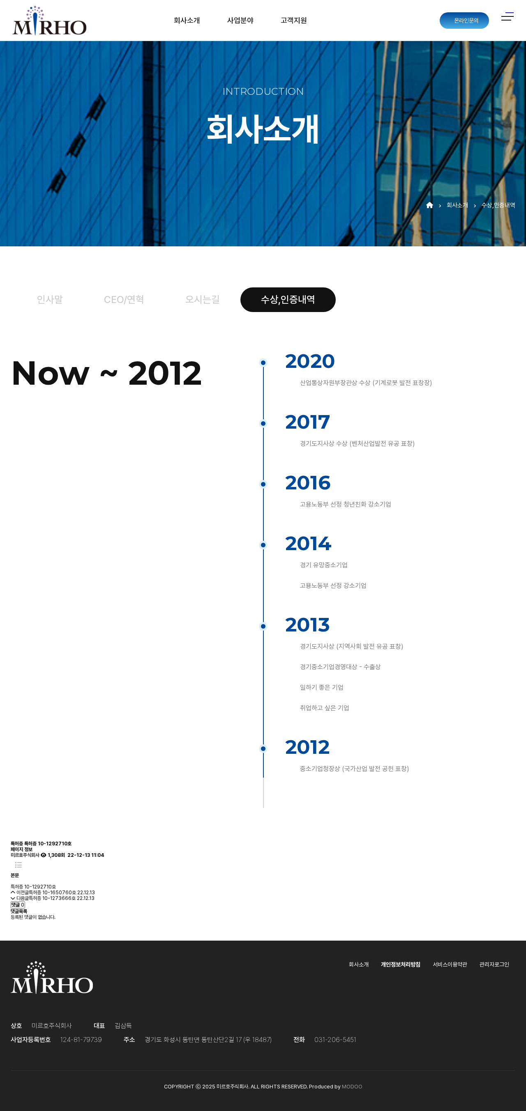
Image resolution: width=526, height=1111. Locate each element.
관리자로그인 (494, 964)
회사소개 (187, 20)
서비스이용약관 (450, 964)
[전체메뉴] (507, 16)
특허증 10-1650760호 (52, 892)
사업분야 (240, 20)
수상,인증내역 (498, 205)
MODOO (352, 1086)
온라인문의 (465, 20)
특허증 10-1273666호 (52, 898)
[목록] (18, 865)
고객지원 (294, 20)
